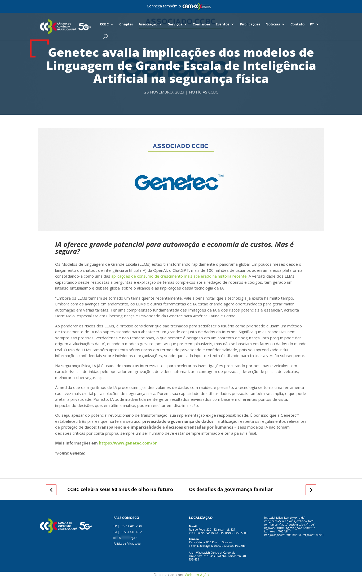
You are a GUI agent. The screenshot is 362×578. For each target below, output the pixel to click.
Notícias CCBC (203, 92)
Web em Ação (197, 574)
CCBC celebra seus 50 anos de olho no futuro (120, 489)
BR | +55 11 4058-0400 (128, 526)
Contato (297, 24)
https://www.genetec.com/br (128, 443)
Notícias (273, 24)
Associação (148, 24)
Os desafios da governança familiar (231, 489)
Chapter (126, 24)
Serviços (175, 24)
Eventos (222, 24)
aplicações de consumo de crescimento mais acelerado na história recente (179, 276)
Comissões (201, 24)
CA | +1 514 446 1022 (127, 532)
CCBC (104, 24)
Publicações (250, 24)
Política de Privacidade (126, 543)
